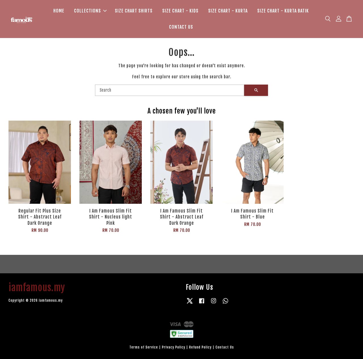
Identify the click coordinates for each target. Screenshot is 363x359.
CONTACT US (181, 27)
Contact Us (225, 347)
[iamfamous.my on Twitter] (190, 303)
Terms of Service (143, 347)
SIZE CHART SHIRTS (134, 11)
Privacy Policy (173, 347)
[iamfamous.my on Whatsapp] (225, 303)
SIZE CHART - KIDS (180, 11)
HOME (58, 11)
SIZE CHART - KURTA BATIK (283, 11)
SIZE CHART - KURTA (228, 11)
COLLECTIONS (87, 11)
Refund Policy (200, 347)
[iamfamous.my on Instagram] (214, 303)
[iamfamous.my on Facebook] (202, 303)
